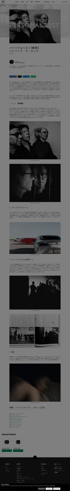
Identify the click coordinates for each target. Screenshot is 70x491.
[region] (35, 487)
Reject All (49, 488)
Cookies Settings (41, 488)
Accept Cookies (57, 488)
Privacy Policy (52, 485)
